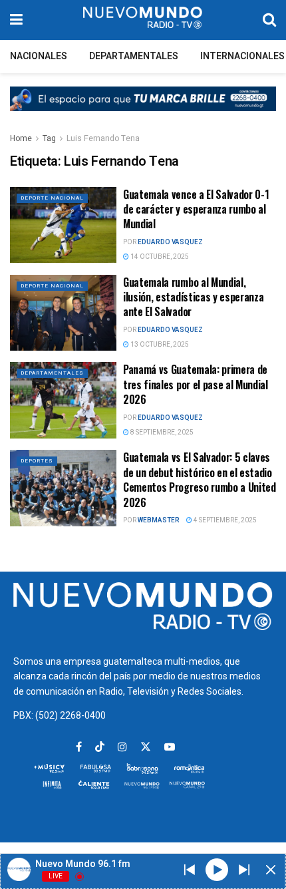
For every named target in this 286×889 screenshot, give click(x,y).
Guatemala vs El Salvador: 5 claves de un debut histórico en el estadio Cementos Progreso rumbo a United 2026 (199, 479)
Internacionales (242, 56)
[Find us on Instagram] (122, 747)
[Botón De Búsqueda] (269, 20)
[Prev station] (244, 869)
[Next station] (189, 869)
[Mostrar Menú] (16, 20)
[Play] (216, 869)
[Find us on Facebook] (79, 747)
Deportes (37, 460)
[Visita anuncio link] (143, 109)
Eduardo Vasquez (170, 242)
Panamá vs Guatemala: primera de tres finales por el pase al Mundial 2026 (195, 384)
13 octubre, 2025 (159, 344)
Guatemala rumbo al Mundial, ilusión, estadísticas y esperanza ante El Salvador (193, 297)
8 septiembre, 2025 (161, 432)
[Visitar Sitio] (142, 20)
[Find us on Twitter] (145, 747)
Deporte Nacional (52, 198)
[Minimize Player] (271, 870)
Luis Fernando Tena (103, 138)
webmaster (159, 520)
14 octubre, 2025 (159, 257)
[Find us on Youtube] (169, 747)
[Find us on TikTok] (99, 747)
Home (21, 138)
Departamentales (133, 56)
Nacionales (38, 56)
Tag (49, 138)
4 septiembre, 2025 (224, 520)
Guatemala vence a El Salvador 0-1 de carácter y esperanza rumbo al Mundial (196, 209)
